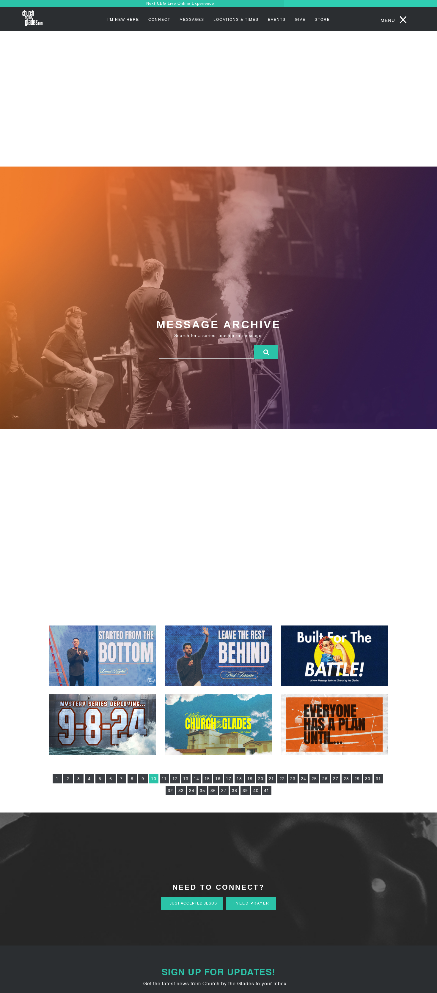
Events (277, 20)
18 (239, 778)
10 (153, 778)
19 (250, 778)
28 (346, 778)
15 (207, 778)
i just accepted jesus (192, 903)
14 (196, 778)
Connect (159, 20)
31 (378, 778)
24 (303, 778)
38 (234, 790)
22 (282, 778)
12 (175, 778)
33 (181, 790)
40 (256, 790)
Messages (192, 20)
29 (357, 778)
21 (271, 778)
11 (164, 778)
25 (314, 778)
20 (260, 778)
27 (335, 778)
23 (292, 778)
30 (367, 778)
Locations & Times (236, 20)
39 (245, 790)
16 (218, 778)
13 (185, 778)
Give (300, 20)
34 (191, 790)
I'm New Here (123, 20)
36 (213, 790)
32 (170, 790)
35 (202, 790)
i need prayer (251, 903)
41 (266, 790)
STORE (322, 20)
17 (228, 778)
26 (325, 778)
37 (224, 790)
